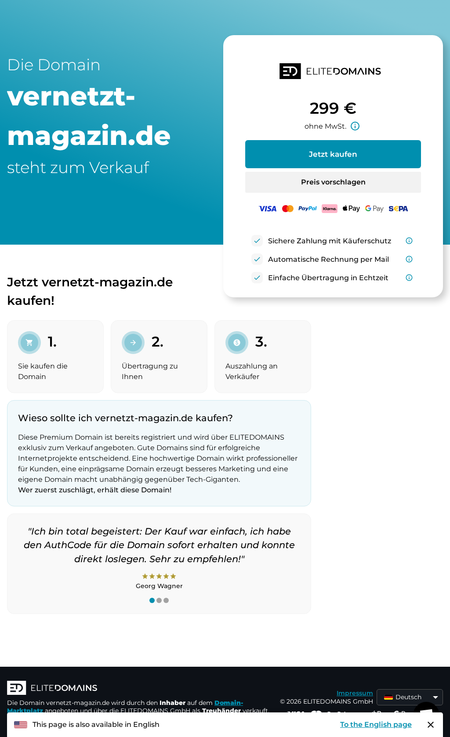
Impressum (355, 693)
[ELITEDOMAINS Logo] (139, 689)
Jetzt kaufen (333, 154)
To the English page (376, 724)
